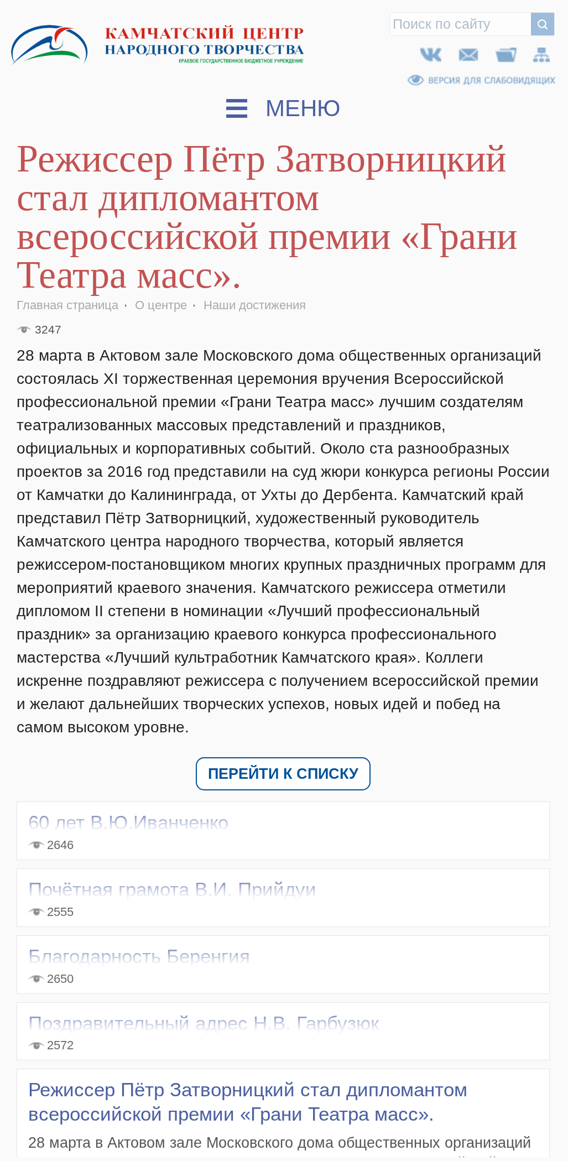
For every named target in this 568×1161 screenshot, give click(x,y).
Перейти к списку (283, 776)
